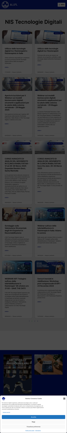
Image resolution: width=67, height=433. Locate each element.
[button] (64, 398)
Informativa (38, 430)
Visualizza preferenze (33, 426)
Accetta (33, 417)
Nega (33, 422)
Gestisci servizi (6, 412)
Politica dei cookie (29, 430)
